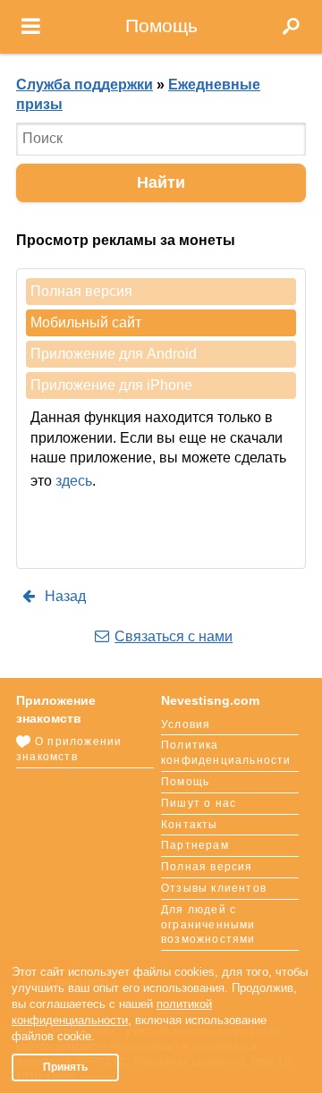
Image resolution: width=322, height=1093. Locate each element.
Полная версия (81, 291)
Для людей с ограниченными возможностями (208, 924)
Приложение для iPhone (111, 385)
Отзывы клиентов (214, 888)
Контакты (189, 824)
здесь (73, 480)
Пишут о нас (198, 803)
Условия (185, 724)
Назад (63, 596)
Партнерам (195, 845)
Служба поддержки (84, 84)
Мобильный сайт (85, 322)
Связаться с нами (173, 636)
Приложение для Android (113, 353)
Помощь (185, 781)
